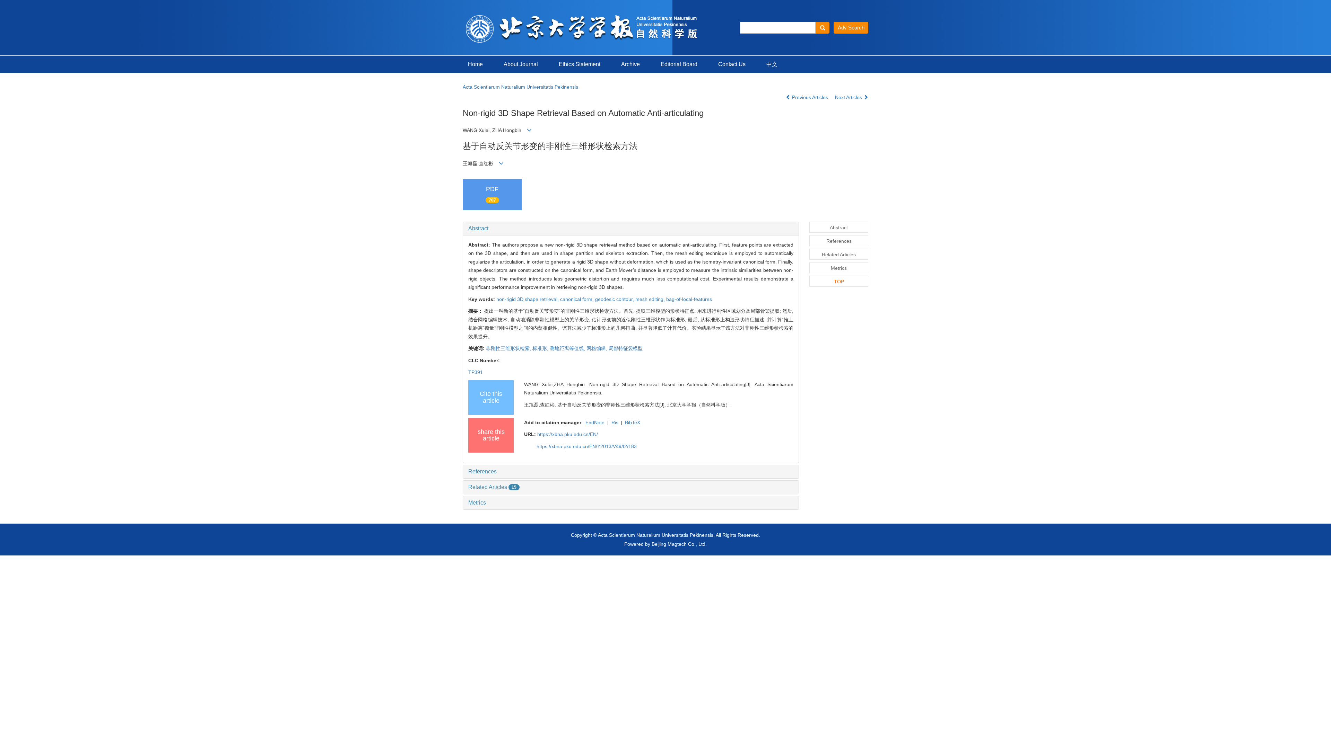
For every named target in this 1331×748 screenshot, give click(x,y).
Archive (630, 64)
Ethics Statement (579, 64)
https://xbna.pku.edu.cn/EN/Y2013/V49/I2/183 (587, 446)
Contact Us (732, 64)
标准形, (541, 348)
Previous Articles (810, 97)
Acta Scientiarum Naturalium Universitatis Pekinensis (520, 87)
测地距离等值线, (568, 348)
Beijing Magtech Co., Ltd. (679, 544)
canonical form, (577, 299)
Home (475, 64)
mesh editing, (650, 299)
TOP (839, 281)
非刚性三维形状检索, (509, 348)
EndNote (594, 422)
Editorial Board (679, 64)
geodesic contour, (615, 299)
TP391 (475, 372)
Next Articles (849, 97)
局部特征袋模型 (626, 348)
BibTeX (632, 422)
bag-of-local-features (689, 299)
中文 (771, 64)
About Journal (521, 64)
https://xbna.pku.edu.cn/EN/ (567, 434)
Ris (614, 422)
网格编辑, (597, 348)
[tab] (631, 228)
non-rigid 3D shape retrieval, (528, 299)
